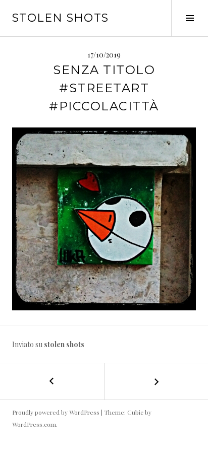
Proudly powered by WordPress (55, 412)
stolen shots (60, 18)
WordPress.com (34, 424)
